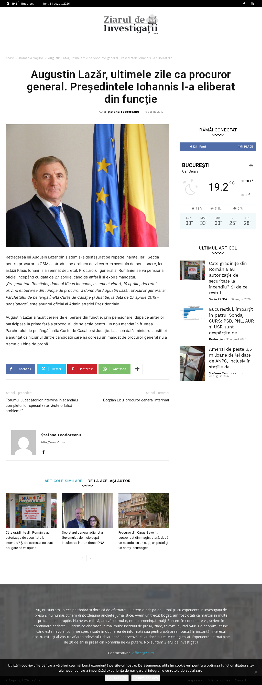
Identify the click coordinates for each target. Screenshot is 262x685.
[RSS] (252, 3)
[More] (137, 369)
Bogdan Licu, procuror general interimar (136, 400)
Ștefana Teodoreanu (123, 111)
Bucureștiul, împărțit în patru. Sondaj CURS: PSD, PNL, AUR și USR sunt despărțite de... (231, 321)
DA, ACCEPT (117, 678)
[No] (255, 671)
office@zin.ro (143, 652)
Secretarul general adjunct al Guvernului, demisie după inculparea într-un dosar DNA (83, 538)
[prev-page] (82, 558)
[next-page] (91, 558)
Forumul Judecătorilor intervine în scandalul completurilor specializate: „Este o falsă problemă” (42, 405)
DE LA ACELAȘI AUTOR (109, 481)
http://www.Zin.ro (53, 442)
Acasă (10, 58)
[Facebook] (244, 3)
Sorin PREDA (218, 299)
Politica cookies (145, 678)
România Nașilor (31, 58)
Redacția (216, 339)
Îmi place (245, 146)
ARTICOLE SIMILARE (63, 481)
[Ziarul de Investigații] (131, 24)
